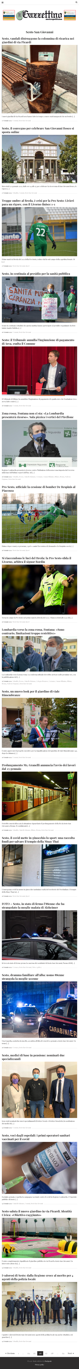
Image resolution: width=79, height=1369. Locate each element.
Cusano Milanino (48, 477)
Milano (57, 477)
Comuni (15, 121)
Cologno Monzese (42, 681)
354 (63, 1353)
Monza (62, 477)
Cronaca (15, 967)
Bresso (21, 477)
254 (28, 1353)
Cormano (39, 477)
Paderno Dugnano (13, 684)
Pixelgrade (48, 1361)
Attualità (15, 193)
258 (52, 1353)
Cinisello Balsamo (29, 477)
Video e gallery (37, 967)
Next (70, 1353)
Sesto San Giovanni (25, 121)
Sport (28, 266)
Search (76, 2)
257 (46, 1353)
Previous (11, 1353)
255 (34, 1353)
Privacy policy (39, 1365)
